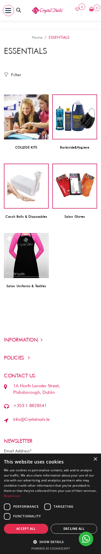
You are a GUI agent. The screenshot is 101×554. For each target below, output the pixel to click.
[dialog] (50, 504)
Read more (12, 496)
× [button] (95, 459)
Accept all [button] (26, 528)
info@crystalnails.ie (31, 419)
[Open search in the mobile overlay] (18, 9)
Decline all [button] (73, 528)
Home (37, 37)
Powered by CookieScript (50, 548)
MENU (21, 11)
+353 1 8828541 (30, 405)
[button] (8, 10)
